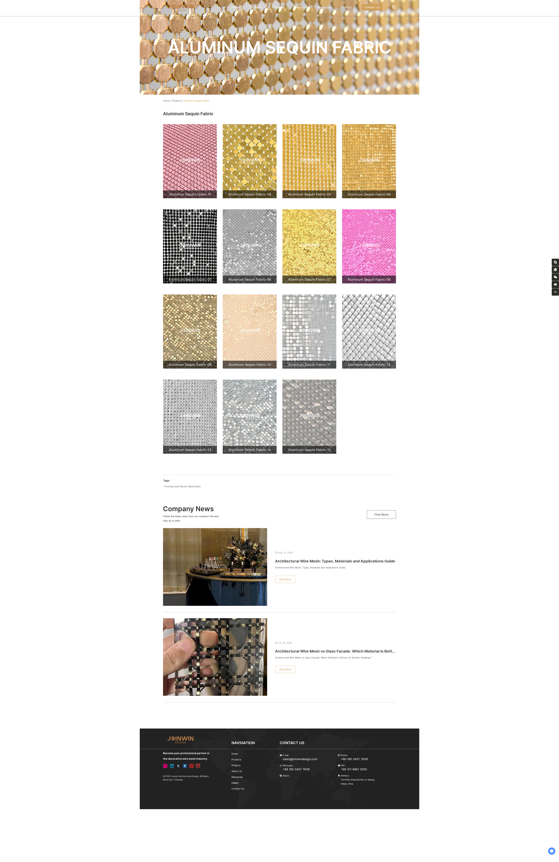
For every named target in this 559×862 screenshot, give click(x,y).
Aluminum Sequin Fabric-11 (309, 365)
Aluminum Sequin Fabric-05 (190, 279)
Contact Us (372, 7)
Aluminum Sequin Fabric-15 (309, 450)
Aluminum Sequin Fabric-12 (369, 365)
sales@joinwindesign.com (300, 759)
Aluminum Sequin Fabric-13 (190, 450)
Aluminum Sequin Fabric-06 (249, 279)
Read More (285, 579)
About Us (300, 7)
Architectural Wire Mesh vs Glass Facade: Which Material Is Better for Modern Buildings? (356, 651)
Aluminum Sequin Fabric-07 (309, 279)
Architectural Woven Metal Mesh (183, 486)
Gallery (347, 7)
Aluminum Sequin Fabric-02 (249, 194)
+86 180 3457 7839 (296, 769)
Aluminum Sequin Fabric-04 (369, 194)
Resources (324, 7)
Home (235, 7)
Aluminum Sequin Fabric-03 (309, 194)
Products (256, 7)
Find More (381, 514)
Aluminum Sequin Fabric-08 (369, 279)
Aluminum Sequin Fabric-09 (190, 365)
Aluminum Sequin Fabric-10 (250, 365)
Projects (278, 7)
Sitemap (179, 779)
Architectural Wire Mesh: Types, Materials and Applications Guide (335, 561)
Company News (188, 509)
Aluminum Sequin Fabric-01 (190, 194)
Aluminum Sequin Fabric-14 (249, 450)
